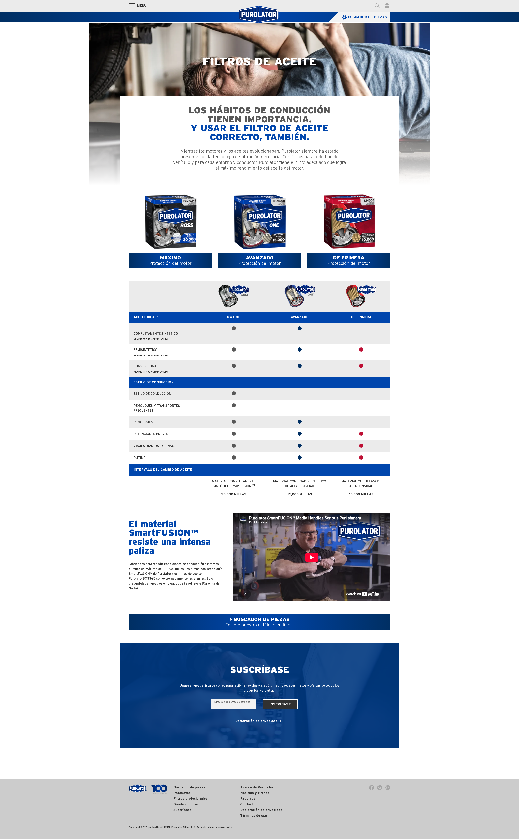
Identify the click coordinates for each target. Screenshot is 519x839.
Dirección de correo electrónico (232, 701)
